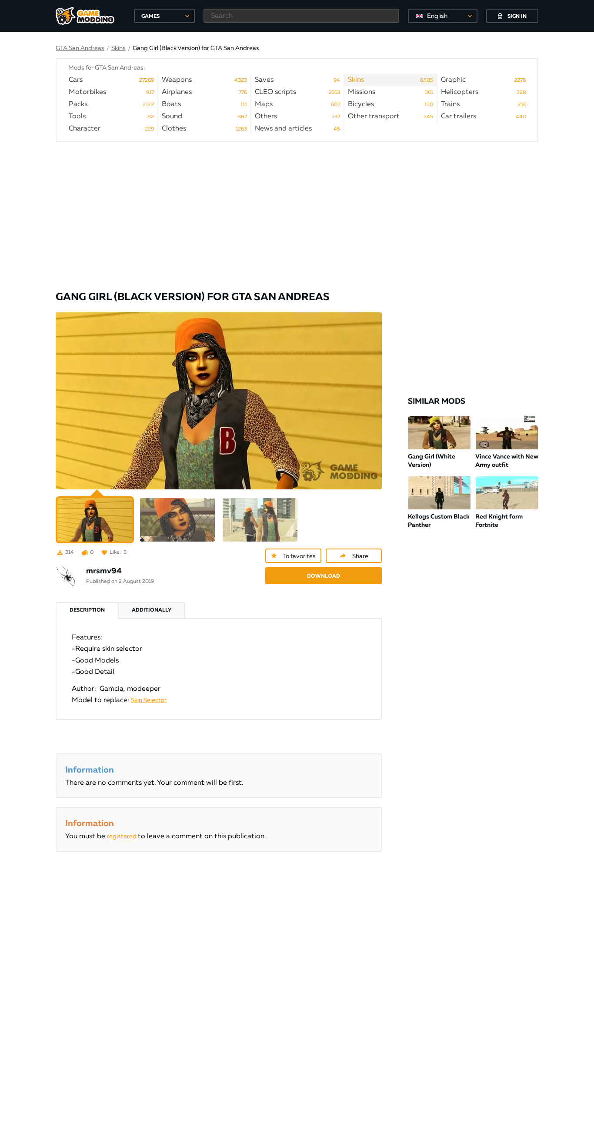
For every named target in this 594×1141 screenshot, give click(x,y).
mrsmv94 (104, 571)
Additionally (151, 610)
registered (122, 836)
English (437, 16)
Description (87, 610)
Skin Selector (149, 700)
